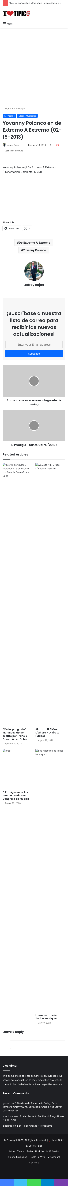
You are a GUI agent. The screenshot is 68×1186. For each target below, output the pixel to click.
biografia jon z (10, 1125)
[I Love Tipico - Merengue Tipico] (17, 13)
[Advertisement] (34, 65)
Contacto (34, 1162)
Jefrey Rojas (13, 145)
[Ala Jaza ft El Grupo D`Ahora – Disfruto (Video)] (50, 594)
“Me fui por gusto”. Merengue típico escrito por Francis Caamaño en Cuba (15, 734)
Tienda (20, 1151)
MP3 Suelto (52, 1151)
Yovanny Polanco (34, 250)
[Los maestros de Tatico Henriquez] (50, 880)
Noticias (39, 1151)
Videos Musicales (27, 115)
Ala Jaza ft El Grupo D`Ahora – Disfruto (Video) (47, 733)
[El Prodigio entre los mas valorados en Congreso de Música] (18, 769)
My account (53, 1157)
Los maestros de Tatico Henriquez (46, 1016)
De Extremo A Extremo (34, 242)
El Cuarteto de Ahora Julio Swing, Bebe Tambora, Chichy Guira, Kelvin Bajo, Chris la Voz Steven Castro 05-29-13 (32, 1107)
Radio (30, 1151)
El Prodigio (19, 108)
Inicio (12, 1151)
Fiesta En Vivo (37, 1157)
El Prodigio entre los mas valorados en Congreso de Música (16, 795)
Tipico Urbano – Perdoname (37, 1125)
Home (8, 108)
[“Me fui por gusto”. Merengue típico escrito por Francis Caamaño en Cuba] (18, 594)
